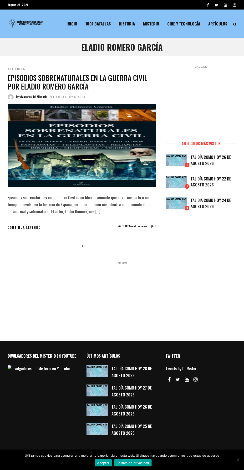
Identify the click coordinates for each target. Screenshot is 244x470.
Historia (127, 24)
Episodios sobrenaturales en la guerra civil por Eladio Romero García (77, 82)
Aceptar (103, 463)
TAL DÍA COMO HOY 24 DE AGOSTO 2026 (211, 203)
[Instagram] (234, 5)
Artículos (217, 24)
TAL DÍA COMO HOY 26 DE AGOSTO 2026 (211, 160)
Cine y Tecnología (183, 24)
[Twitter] (177, 379)
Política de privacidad (133, 463)
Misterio (151, 24)
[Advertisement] (201, 101)
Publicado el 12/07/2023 (67, 97)
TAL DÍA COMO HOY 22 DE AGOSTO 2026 (211, 182)
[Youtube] (225, 5)
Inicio (71, 24)
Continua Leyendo (24, 227)
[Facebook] (169, 379)
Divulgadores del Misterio (31, 97)
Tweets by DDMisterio (182, 368)
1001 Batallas (98, 24)
